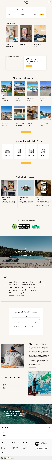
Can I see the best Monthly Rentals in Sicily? (19, 316)
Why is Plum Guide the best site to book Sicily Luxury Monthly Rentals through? (24, 327)
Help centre (13, 443)
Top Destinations (5, 427)
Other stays (4, 435)
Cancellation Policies (15, 447)
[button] (26, 2)
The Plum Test (25, 447)
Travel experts (14, 446)
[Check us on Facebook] (4, 452)
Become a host (3, 443)
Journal (2, 447)
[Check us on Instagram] (2, 452)
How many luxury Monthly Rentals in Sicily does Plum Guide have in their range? (24, 319)
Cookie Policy (4, 458)
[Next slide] (44, 285)
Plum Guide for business (26, 446)
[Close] (10, 457)
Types (3, 432)
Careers (24, 448)
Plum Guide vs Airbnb (4, 448)
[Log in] (49, 2)
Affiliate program (3, 446)
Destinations (4, 430)
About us (24, 443)
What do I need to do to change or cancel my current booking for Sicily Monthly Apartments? (24, 323)
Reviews (13, 448)
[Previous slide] (5, 285)
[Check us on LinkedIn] (6, 452)
